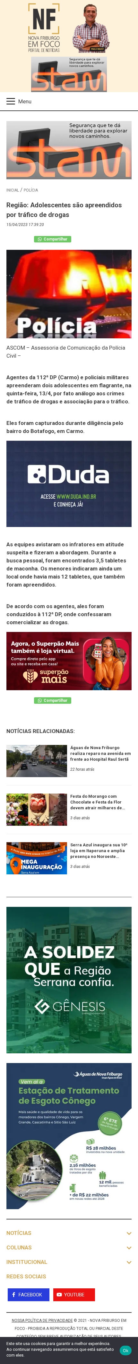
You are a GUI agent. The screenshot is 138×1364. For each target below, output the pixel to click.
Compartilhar (55, 239)
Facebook (30, 1295)
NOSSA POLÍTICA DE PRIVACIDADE (42, 1320)
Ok (126, 1350)
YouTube (74, 1295)
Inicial (12, 190)
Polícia (31, 190)
